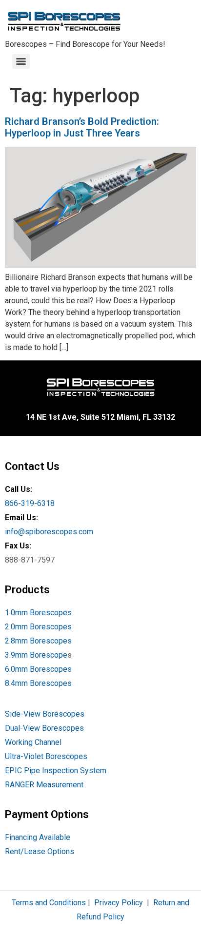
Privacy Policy (118, 902)
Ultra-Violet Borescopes (46, 756)
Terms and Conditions (49, 902)
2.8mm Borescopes (38, 640)
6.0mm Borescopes (38, 669)
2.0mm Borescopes (38, 626)
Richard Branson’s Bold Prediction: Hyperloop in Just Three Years (82, 127)
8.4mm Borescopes (38, 683)
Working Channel (33, 742)
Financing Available (37, 837)
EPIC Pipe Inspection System (55, 770)
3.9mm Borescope (36, 655)
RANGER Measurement (44, 784)
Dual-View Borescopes (44, 728)
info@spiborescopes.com (49, 531)
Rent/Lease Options (39, 851)
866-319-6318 (30, 503)
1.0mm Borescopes (38, 612)
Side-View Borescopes (44, 714)
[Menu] (21, 61)
